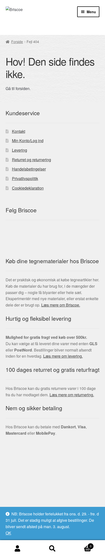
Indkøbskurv (81, 544)
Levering (19, 150)
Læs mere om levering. (63, 356)
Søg (52, 548)
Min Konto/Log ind (27, 140)
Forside (17, 41)
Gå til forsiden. (18, 88)
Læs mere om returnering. (72, 395)
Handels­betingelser (29, 169)
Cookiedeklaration (28, 188)
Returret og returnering (31, 159)
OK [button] (8, 533)
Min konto (17, 548)
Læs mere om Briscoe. (60, 305)
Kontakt (18, 131)
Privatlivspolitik (25, 178)
